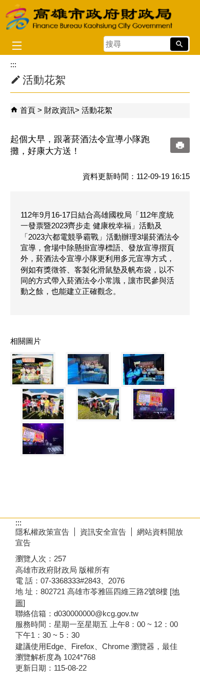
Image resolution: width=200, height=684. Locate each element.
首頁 (27, 110)
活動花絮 (97, 110)
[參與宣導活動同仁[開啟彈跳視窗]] (32, 369)
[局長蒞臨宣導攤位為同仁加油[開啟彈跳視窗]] (43, 404)
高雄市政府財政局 (90, 17)
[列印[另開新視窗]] (180, 145)
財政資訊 (59, 110)
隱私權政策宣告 (42, 531)
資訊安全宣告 (103, 531)
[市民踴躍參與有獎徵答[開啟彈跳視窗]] (98, 404)
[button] (179, 44)
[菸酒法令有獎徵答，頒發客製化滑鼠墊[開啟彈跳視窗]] (43, 438)
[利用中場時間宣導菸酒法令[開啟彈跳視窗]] (153, 404)
